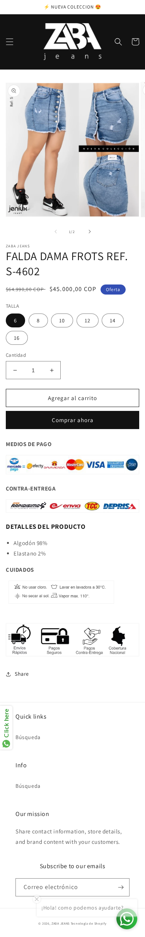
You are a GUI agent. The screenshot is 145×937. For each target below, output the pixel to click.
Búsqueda (28, 737)
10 (62, 320)
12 (87, 320)
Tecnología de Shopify (89, 923)
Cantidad (16, 355)
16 (17, 337)
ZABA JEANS (60, 923)
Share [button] (22, 673)
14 (113, 320)
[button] (9, 41)
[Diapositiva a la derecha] (89, 231)
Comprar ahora (73, 420)
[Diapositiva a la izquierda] (55, 231)
